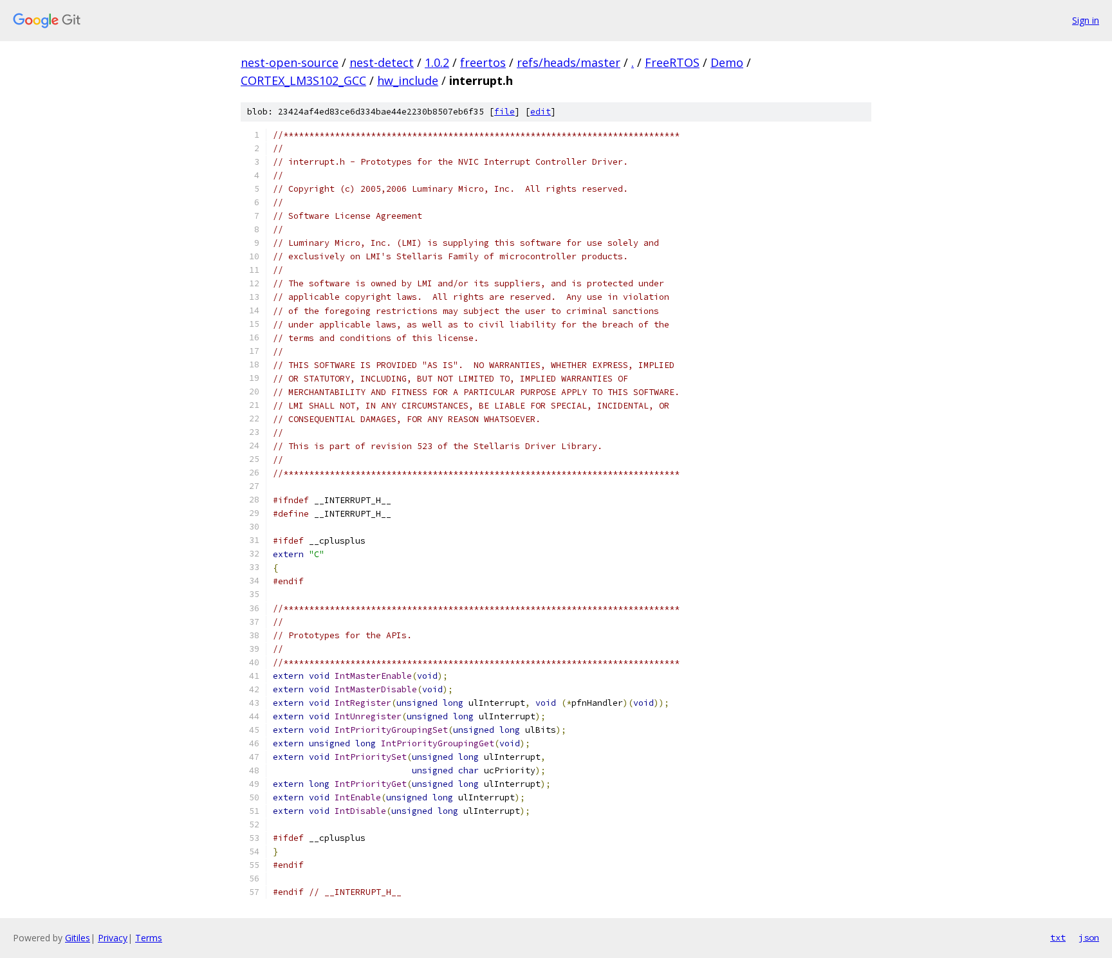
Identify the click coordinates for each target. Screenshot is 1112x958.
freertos (483, 62)
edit (540, 111)
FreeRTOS (672, 62)
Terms (148, 938)
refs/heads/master (568, 62)
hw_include (407, 80)
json (1089, 937)
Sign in (1085, 20)
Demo (726, 62)
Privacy (112, 938)
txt (1058, 937)
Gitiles (77, 938)
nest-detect (381, 62)
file (504, 111)
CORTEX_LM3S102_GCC (303, 80)
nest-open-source (289, 62)
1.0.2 (437, 62)
